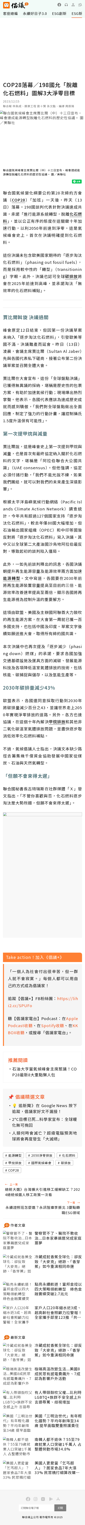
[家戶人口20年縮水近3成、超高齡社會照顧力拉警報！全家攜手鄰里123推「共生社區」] (18, 1315)
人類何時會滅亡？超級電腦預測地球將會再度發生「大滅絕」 (44, 1136)
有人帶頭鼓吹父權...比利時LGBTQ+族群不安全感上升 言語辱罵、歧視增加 (58, 1397)
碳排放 (66, 1162)
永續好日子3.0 (35, 13)
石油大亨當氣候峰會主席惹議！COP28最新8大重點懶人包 (44, 1071)
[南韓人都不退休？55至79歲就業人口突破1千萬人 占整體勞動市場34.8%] (18, 1447)
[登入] (73, 5)
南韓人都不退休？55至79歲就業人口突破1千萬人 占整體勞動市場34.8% (58, 1444)
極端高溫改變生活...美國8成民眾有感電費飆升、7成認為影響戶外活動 (57, 1373)
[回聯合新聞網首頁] (6, 5)
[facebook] (59, 5)
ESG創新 (59, 13)
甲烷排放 (15, 1162)
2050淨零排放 (42, 1155)
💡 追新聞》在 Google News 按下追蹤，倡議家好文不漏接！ (44, 1108)
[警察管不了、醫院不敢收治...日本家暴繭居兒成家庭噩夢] (18, 1240)
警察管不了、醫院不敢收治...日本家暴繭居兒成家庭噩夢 (58, 1238)
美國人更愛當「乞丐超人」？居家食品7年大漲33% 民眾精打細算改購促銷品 (57, 1468)
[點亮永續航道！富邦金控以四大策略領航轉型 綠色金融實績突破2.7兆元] (18, 1291)
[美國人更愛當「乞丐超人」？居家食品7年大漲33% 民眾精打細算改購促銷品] (18, 1470)
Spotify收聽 (52, 1025)
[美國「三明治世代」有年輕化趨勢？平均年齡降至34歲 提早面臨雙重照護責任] (18, 1423)
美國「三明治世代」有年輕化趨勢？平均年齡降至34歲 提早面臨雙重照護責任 (58, 1420)
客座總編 (10, 13)
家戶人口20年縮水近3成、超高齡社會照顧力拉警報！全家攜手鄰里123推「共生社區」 (58, 1312)
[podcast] (66, 5)
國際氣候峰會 (41, 1162)
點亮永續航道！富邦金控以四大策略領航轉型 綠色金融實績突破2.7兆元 (58, 1289)
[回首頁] (16, 5)
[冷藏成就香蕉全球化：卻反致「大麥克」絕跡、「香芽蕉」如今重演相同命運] (18, 1264)
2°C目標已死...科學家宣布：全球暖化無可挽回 (44, 1122)
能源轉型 (15, 1155)
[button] (80, 5)
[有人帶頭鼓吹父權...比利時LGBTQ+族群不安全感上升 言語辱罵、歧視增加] (18, 1400)
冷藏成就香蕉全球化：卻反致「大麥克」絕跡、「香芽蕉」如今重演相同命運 (58, 1261)
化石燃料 (69, 1155)
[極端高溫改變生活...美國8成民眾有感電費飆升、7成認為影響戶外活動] (18, 1376)
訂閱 (60, 1508)
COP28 (13, 1170)
